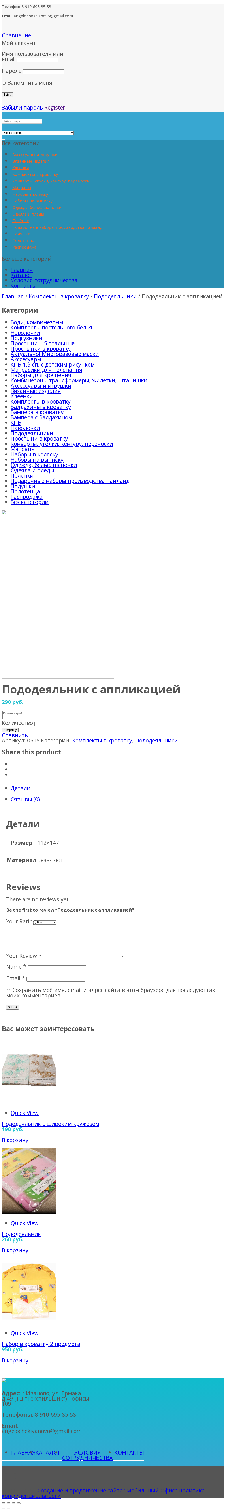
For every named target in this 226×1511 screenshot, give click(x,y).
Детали (20, 788)
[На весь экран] (13, 1503)
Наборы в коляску (30, 194)
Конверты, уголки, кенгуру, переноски (51, 181)
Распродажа (24, 247)
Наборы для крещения (41, 375)
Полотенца (23, 240)
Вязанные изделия (31, 161)
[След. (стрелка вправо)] (8, 1508)
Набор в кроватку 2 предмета (41, 1343)
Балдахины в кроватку (41, 406)
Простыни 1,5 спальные (43, 343)
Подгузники (26, 338)
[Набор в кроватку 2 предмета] (29, 1322)
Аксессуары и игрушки (35, 154)
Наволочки (25, 332)
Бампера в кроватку (37, 412)
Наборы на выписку (32, 200)
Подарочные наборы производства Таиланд (57, 227)
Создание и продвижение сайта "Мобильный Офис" (107, 1490)
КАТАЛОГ (48, 1452)
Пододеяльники (115, 296)
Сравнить (15, 735)
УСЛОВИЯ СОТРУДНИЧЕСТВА (87, 1455)
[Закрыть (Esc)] (3, 1503)
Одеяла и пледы (28, 214)
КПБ (16, 422)
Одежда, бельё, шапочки (37, 207)
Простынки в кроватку (41, 348)
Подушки (21, 233)
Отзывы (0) (25, 799)
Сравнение (16, 35)
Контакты (23, 285)
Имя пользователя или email (32, 56)
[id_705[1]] (58, 676)
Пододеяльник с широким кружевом (50, 1123)
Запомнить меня (29, 82)
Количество (17, 722)
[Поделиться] (8, 1503)
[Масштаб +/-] (19, 1503)
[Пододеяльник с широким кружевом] (29, 1102)
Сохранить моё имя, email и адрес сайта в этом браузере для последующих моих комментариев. (110, 992)
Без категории (30, 502)
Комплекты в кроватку (35, 174)
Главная (22, 269)
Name (16, 966)
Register (54, 107)
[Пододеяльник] (29, 1212)
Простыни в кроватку (39, 438)
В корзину (10, 730)
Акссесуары (26, 359)
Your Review (24, 955)
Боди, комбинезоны (37, 322)
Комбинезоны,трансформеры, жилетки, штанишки (79, 380)
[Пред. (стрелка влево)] (3, 1508)
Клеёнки (20, 167)
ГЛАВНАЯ (23, 1452)
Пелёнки (20, 220)
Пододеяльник (21, 1233)
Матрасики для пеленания (46, 369)
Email (15, 978)
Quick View (25, 1113)
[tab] (117, 788)
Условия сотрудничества (44, 280)
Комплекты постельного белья (51, 327)
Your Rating (21, 921)
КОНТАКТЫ (129, 1452)
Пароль (12, 70)
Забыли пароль (22, 107)
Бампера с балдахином (41, 417)
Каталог (21, 275)
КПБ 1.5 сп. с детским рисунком (53, 364)
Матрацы (21, 187)
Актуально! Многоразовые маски (55, 353)
